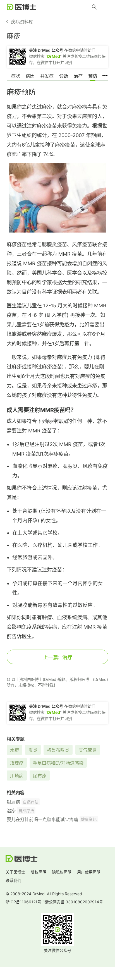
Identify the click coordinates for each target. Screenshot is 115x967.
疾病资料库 (22, 22)
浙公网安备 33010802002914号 (74, 901)
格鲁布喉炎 (58, 750)
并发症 (47, 76)
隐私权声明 (61, 872)
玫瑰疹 (16, 763)
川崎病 (16, 776)
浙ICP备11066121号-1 (25, 901)
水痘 (14, 750)
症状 (15, 76)
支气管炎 (88, 750)
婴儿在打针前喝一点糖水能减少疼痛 (42, 819)
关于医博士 (15, 872)
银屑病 (13, 802)
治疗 (78, 76)
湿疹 (11, 810)
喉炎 (32, 750)
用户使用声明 (88, 872)
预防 (92, 76)
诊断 (63, 76)
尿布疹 (39, 776)
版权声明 (38, 872)
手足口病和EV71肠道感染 (58, 763)
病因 (30, 76)
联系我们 (13, 880)
